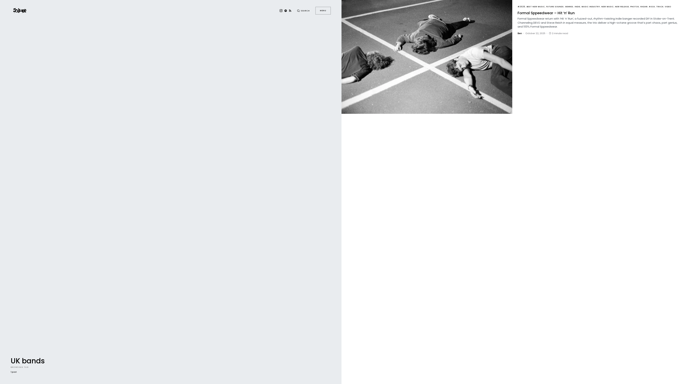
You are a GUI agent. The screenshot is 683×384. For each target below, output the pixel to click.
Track (659, 6)
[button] (303, 10)
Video (668, 6)
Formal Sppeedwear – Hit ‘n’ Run (546, 12)
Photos (634, 6)
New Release (622, 6)
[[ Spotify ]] (285, 10)
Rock (652, 6)
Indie (577, 6)
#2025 (521, 6)
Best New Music (536, 6)
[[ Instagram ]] (281, 10)
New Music (607, 6)
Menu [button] (323, 10)
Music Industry (591, 6)
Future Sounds (555, 6)
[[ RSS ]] (290, 10)
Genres (569, 6)
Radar (644, 6)
